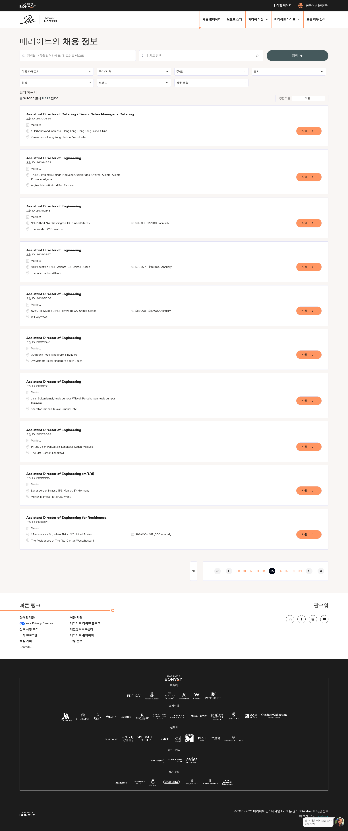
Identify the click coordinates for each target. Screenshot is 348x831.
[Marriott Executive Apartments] (227, 782)
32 (250, 571)
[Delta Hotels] (97, 717)
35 (272, 571)
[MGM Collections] (251, 716)
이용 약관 (76, 617)
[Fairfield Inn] (165, 738)
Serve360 (26, 647)
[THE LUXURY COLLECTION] (169, 696)
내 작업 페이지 (282, 5)
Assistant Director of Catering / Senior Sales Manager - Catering (80, 114)
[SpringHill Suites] (146, 739)
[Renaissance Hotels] (142, 717)
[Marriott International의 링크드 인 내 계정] (290, 619)
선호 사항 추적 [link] (29, 629)
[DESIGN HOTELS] (198, 716)
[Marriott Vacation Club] (217, 717)
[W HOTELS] (196, 696)
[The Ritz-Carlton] (152, 696)
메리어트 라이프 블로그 (85, 623)
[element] (153, 783)
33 (257, 571)
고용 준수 (76, 641)
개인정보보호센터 (81, 629)
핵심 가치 (26, 641)
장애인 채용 (27, 617)
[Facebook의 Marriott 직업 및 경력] (301, 619)
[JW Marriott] (213, 696)
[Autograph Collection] (159, 717)
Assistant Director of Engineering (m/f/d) (60, 474)
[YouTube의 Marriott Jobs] (324, 619)
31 (244, 571)
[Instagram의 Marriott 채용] (313, 619)
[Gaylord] (234, 718)
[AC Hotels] (177, 739)
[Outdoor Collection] (274, 717)
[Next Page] (309, 571)
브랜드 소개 (234, 19)
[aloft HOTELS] (202, 738)
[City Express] (157, 762)
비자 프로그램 (29, 635)
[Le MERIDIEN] (126, 716)
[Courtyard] (111, 738)
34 (264, 571)
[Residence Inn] (122, 782)
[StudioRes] (171, 783)
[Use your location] (258, 55)
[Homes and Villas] (210, 783)
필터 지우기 (28, 92)
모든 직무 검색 (315, 19)
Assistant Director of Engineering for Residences (66, 517)
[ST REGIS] (184, 696)
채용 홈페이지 (212, 19)
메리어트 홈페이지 (82, 635)
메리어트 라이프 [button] (284, 19)
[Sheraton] (83, 717)
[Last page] (321, 571)
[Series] (192, 762)
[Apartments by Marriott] (192, 783)
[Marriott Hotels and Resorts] (66, 718)
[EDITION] (133, 695)
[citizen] (189, 741)
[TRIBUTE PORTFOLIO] (178, 716)
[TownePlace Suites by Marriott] (139, 782)
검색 (295, 55)
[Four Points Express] (175, 762)
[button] (57, 71)
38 (293, 571)
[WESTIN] (111, 716)
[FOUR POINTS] (127, 739)
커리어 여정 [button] (256, 19)
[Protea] (234, 739)
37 (287, 571)
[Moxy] (215, 738)
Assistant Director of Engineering (53, 158)
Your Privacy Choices (39, 623)
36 (280, 571)
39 (300, 571)
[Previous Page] (229, 571)
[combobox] (78, 55)
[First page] (217, 571)
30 (238, 571)
